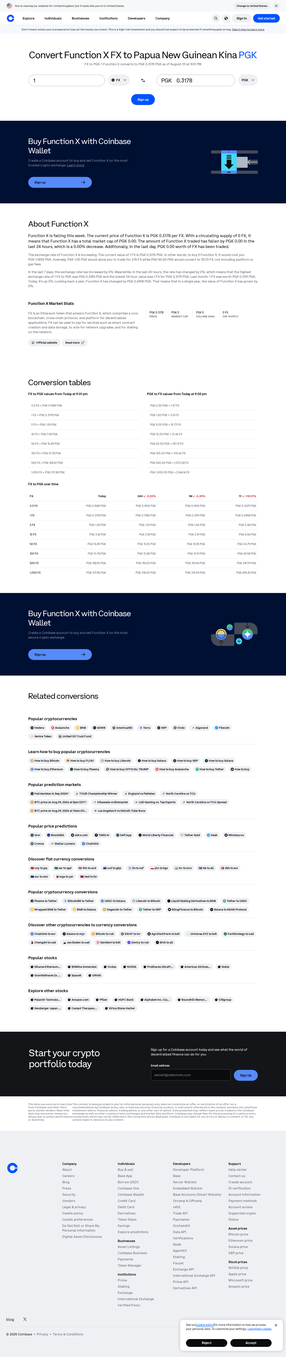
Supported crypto (242, 1213)
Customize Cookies (259, 1329)
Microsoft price (240, 1280)
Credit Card (126, 1201)
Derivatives (127, 1213)
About (67, 1170)
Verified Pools (129, 1305)
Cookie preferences (77, 1219)
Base (177, 1176)
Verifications (183, 1238)
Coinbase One (128, 1188)
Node (177, 1244)
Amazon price (238, 1286)
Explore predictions (133, 1232)
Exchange (125, 1293)
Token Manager (129, 1265)
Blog (65, 1182)
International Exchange (136, 1299)
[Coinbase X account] (24, 1319)
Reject (206, 1343)
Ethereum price (240, 1240)
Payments (125, 1259)
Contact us (236, 1176)
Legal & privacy (74, 1207)
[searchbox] (248, 80)
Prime (122, 1280)
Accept (251, 1343)
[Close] (276, 1325)
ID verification (239, 1188)
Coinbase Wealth (131, 1194)
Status (233, 1219)
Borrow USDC (128, 1182)
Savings (124, 1226)
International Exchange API (194, 1276)
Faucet (178, 1263)
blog (10, 1319)
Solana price (238, 1247)
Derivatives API (185, 1288)
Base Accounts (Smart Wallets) (197, 1194)
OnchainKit (181, 1226)
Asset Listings (129, 1247)
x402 (176, 1207)
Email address (160, 1065)
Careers (68, 1176)
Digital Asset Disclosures (82, 1237)
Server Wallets (185, 1182)
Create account (240, 1182)
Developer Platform (188, 1170)
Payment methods (242, 1201)
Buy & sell (125, 1170)
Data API (179, 1232)
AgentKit (180, 1251)
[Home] (10, 18)
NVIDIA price (238, 1268)
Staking (124, 1286)
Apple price (237, 1274)
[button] (53, 18)
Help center (237, 1170)
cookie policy (204, 1325)
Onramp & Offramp (187, 1201)
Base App (125, 1176)
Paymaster (181, 1219)
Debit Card (126, 1207)
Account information (244, 1194)
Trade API (180, 1213)
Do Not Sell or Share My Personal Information (81, 1228)
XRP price (236, 1253)
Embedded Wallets (188, 1188)
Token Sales (127, 1219)
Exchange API (183, 1269)
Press (66, 1188)
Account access (240, 1207)
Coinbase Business (132, 1253)
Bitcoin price (238, 1234)
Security (68, 1194)
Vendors (68, 1201)
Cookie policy (72, 1213)
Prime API (180, 1282)
